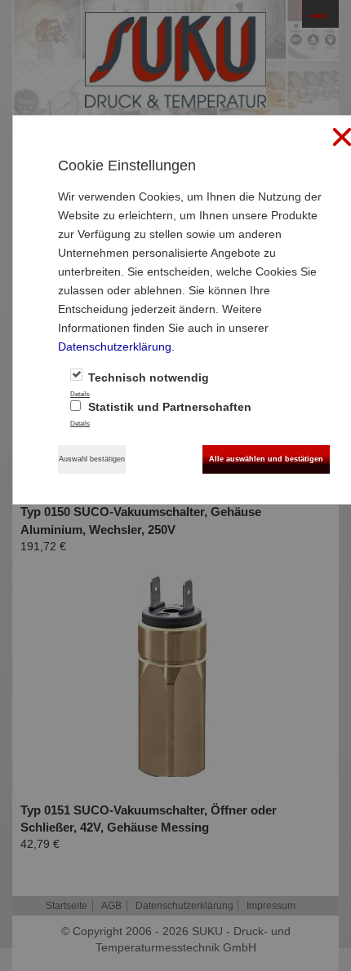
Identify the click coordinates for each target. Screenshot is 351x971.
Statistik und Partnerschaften (168, 406)
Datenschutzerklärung (114, 346)
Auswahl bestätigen (92, 459)
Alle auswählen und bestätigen (266, 459)
